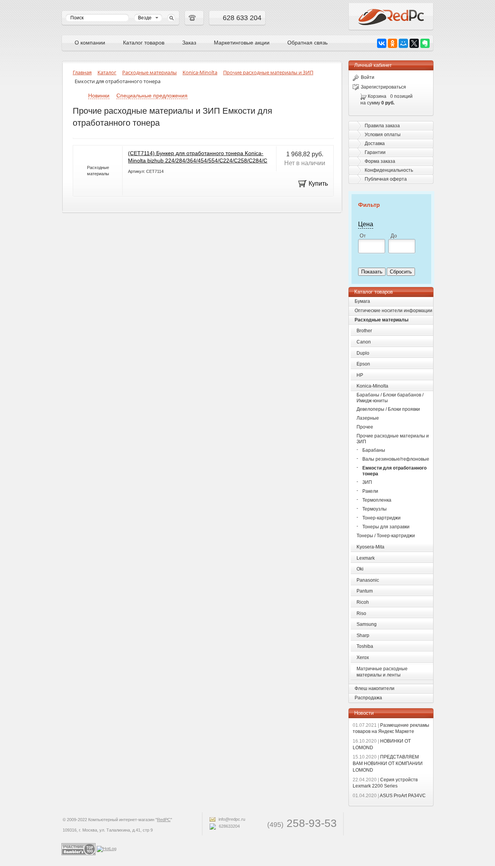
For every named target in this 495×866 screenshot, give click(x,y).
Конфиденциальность (389, 170)
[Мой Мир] (403, 43)
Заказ (189, 42)
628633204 (229, 826)
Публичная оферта (386, 179)
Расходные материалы (381, 320)
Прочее (365, 427)
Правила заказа (382, 125)
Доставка (375, 143)
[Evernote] (425, 43)
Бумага (362, 301)
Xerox (363, 657)
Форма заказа (380, 161)
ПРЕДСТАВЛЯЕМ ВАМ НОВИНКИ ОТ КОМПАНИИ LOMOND (388, 763)
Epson (363, 364)
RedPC (164, 819)
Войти (367, 77)
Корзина (377, 96)
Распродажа (368, 697)
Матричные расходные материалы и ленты (382, 672)
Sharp (363, 635)
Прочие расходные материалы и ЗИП (393, 438)
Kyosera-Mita (370, 547)
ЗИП (367, 482)
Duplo (363, 353)
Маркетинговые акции (242, 42)
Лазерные (368, 418)
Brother (364, 330)
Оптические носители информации (393, 310)
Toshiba (365, 646)
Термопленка (376, 500)
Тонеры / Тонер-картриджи (386, 535)
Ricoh (363, 602)
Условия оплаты (383, 134)
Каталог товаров (143, 42)
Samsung (367, 624)
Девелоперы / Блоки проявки (388, 409)
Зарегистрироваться (383, 87)
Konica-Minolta (372, 386)
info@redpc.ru (231, 819)
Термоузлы (374, 509)
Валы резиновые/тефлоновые (395, 459)
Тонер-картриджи (381, 518)
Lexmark (366, 558)
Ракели (370, 491)
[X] (414, 43)
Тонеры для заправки (386, 527)
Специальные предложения (152, 95)
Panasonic (368, 580)
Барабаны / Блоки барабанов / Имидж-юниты (390, 397)
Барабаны (373, 450)
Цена (365, 224)
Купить (318, 183)
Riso (361, 613)
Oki (360, 569)
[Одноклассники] (392, 43)
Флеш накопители (374, 688)
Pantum (365, 591)
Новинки (98, 95)
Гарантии (375, 152)
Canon (364, 342)
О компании (90, 42)
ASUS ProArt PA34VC (389, 795)
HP (360, 375)
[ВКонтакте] (381, 43)
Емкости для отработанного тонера (394, 471)
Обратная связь (307, 42)
